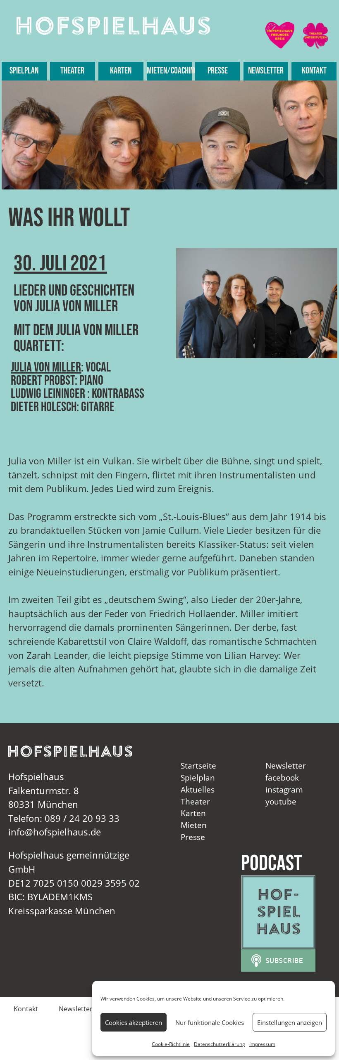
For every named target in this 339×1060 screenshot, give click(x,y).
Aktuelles (198, 789)
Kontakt (314, 70)
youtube (280, 801)
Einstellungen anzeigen (289, 1022)
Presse (218, 70)
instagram (284, 789)
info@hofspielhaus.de (54, 832)
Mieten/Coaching (169, 70)
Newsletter (266, 70)
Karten (120, 70)
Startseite (198, 765)
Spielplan (24, 70)
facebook (282, 777)
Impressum (262, 1044)
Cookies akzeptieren (133, 1022)
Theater (72, 70)
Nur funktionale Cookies (209, 1022)
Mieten (194, 824)
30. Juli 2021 (60, 263)
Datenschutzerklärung (219, 1044)
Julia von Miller (46, 368)
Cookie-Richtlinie (171, 1044)
